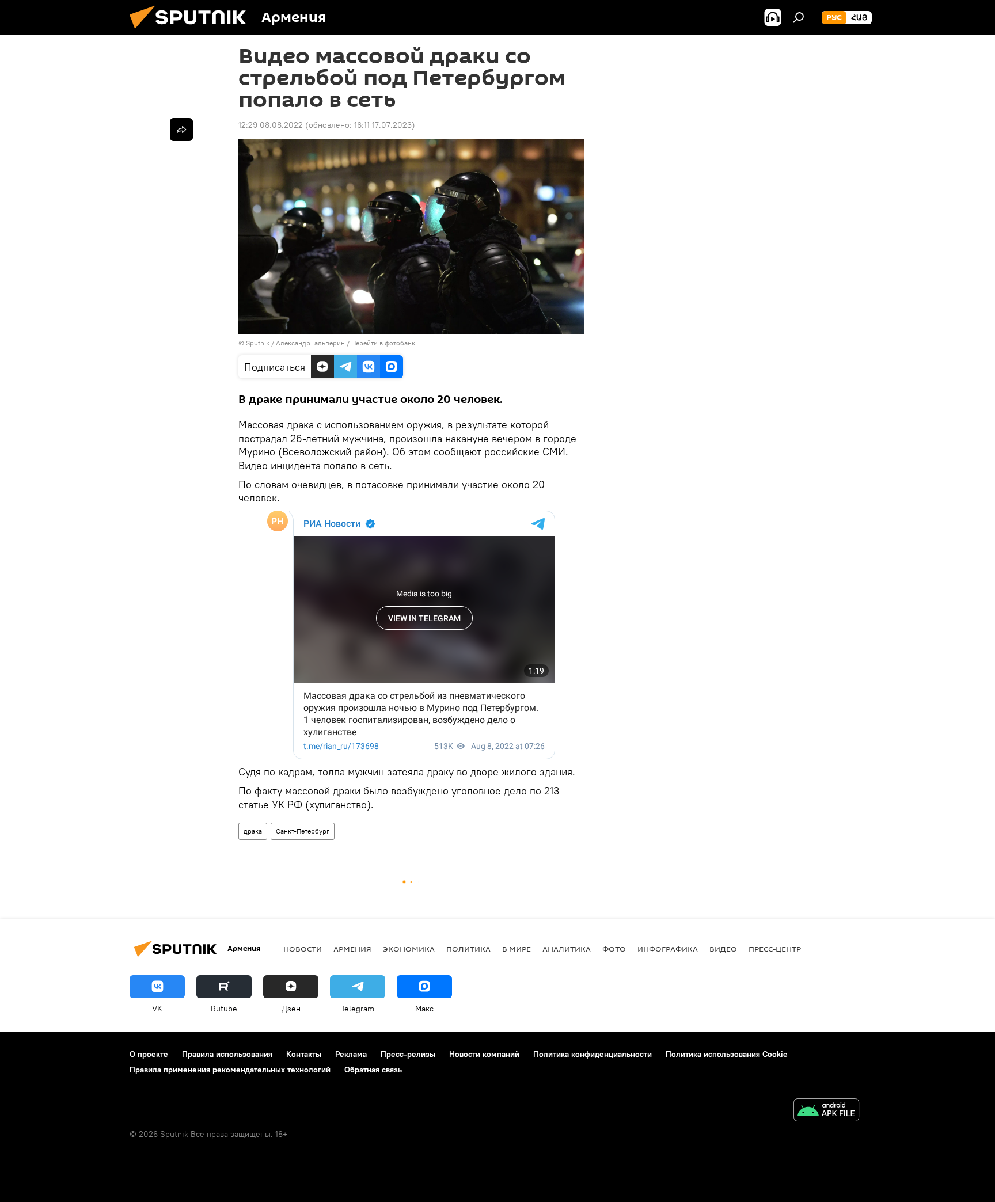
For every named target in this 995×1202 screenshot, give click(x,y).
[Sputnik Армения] (192, 31)
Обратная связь (373, 1069)
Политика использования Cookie (727, 1054)
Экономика (409, 949)
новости (302, 949)
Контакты (303, 1054)
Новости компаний (484, 1054)
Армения (352, 949)
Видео (723, 949)
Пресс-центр (775, 949)
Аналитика (566, 949)
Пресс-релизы (408, 1054)
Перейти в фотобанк (383, 342)
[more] (181, 129)
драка (253, 831)
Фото (614, 949)
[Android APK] (826, 1111)
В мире (516, 949)
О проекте (149, 1054)
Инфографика (667, 949)
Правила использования (227, 1054)
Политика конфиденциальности (592, 1054)
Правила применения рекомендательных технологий (230, 1069)
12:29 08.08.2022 (270, 125)
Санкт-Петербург (302, 831)
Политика (468, 949)
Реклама (351, 1054)
